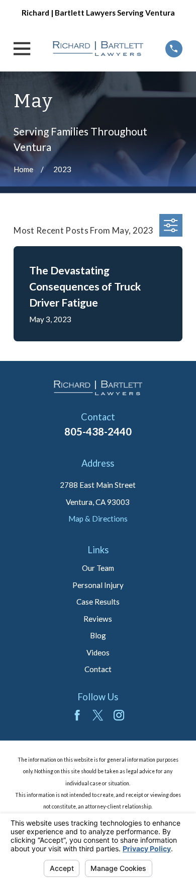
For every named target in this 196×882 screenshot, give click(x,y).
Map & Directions (98, 518)
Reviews (97, 618)
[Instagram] (119, 715)
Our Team (98, 567)
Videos (98, 652)
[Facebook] (77, 715)
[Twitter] (97, 715)
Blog (98, 635)
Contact (98, 669)
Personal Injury (98, 585)
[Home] (98, 49)
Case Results (98, 601)
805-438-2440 (98, 431)
